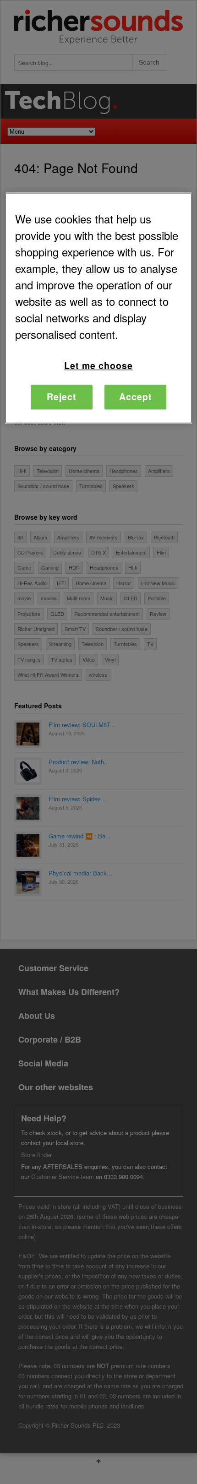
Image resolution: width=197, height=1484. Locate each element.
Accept (135, 397)
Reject (62, 397)
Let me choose (98, 365)
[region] (98, 308)
